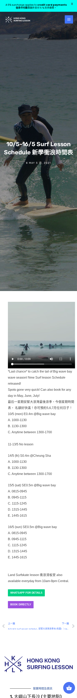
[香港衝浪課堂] (18, 19)
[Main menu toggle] (69, 19)
